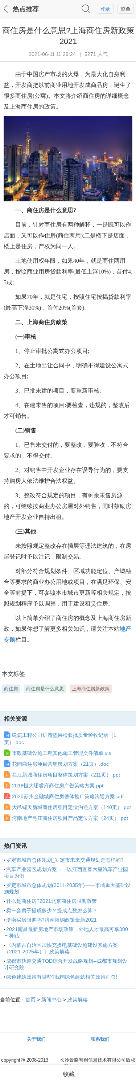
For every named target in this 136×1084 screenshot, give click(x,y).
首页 (30, 999)
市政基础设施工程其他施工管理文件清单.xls (61, 753)
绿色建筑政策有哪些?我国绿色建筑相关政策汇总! (61, 977)
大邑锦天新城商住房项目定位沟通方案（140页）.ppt (71, 807)
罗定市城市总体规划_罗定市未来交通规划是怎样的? (65, 860)
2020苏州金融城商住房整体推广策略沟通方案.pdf (68, 796)
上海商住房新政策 (91, 688)
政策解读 (77, 999)
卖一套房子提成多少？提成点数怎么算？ (52, 910)
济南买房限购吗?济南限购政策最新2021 (51, 920)
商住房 (11, 688)
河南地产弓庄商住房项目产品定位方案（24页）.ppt (70, 818)
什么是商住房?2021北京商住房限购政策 (51, 901)
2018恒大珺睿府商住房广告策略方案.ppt (57, 785)
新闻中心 (51, 999)
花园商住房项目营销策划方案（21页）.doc (60, 764)
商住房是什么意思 (45, 688)
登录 (105, 9)
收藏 (69, 1074)
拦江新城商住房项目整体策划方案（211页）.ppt (66, 775)
